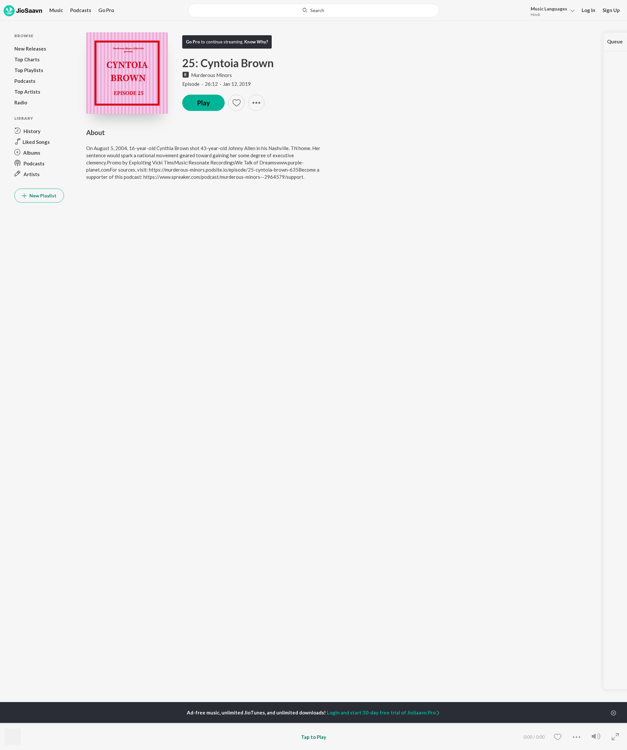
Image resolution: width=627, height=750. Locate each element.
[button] (550, 11)
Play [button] (203, 103)
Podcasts (80, 10)
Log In (588, 10)
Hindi (535, 14)
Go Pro (106, 10)
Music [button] (56, 10)
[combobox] (313, 10)
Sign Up (611, 10)
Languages (549, 8)
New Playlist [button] (42, 195)
